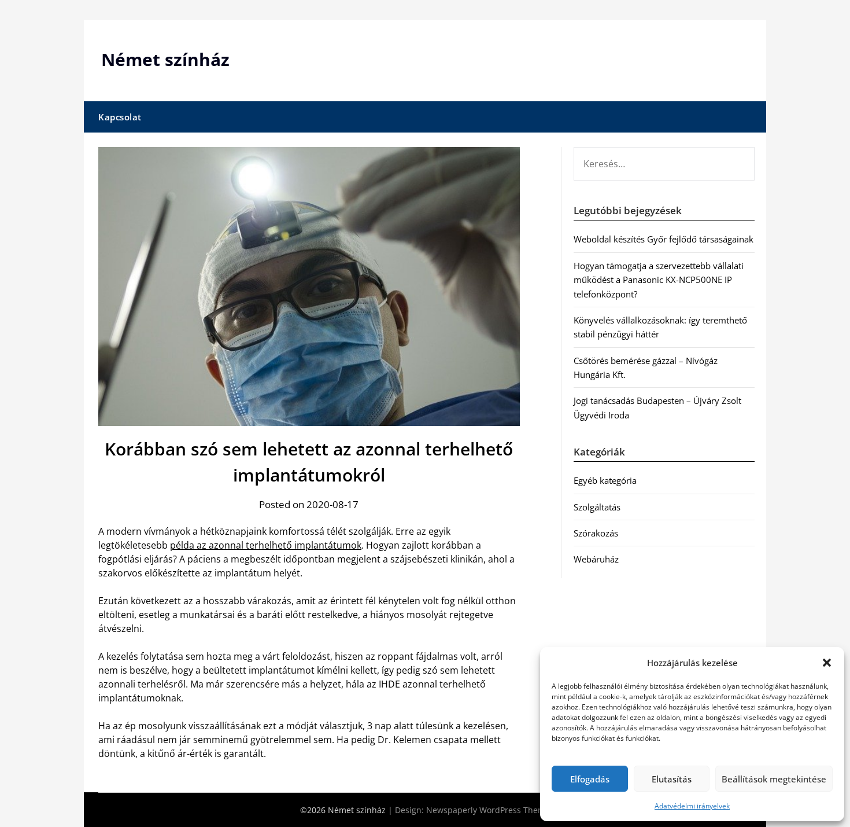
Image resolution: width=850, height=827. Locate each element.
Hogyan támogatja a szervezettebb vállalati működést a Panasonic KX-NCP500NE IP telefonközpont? (659, 280)
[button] (827, 662)
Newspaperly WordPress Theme (488, 809)
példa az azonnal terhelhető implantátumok (265, 545)
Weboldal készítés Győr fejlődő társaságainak (663, 239)
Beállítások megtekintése (774, 779)
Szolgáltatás (597, 507)
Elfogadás (589, 779)
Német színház (165, 59)
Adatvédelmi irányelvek (692, 806)
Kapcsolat (120, 117)
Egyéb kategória (605, 480)
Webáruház (596, 559)
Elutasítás (672, 779)
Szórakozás (596, 533)
